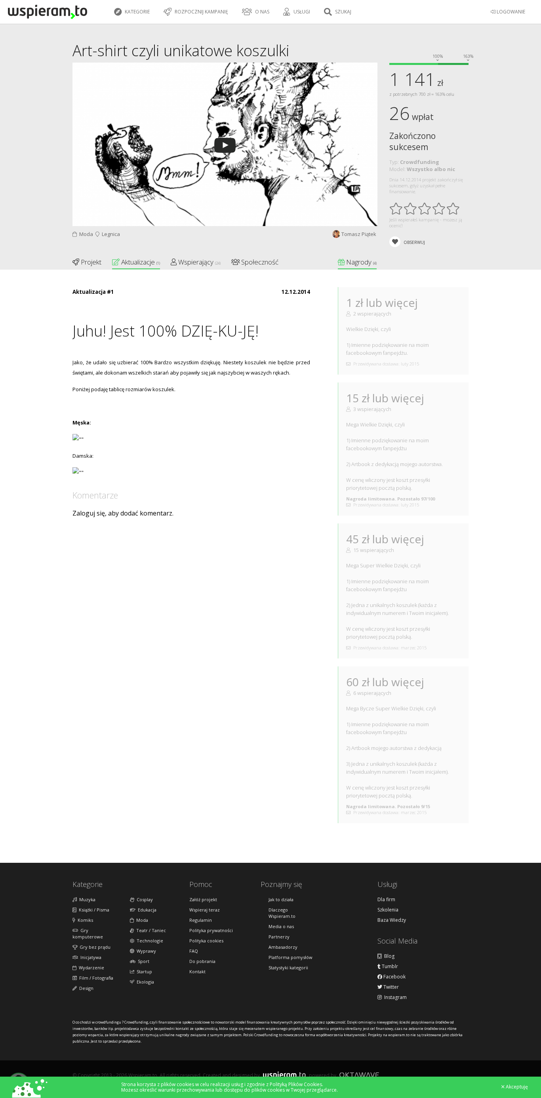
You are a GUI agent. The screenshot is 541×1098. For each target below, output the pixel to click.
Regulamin (200, 920)
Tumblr (389, 966)
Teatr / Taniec (150, 930)
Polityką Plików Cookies (296, 1084)
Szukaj (342, 11)
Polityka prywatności (211, 930)
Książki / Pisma (92, 910)
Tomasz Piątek (358, 234)
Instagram (394, 997)
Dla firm (386, 899)
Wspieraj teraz (204, 910)
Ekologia (144, 982)
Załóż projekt (203, 899)
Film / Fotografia (95, 978)
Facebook (394, 977)
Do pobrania (202, 961)
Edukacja (145, 910)
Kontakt (197, 971)
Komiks (84, 920)
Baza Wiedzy (391, 920)
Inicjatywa (89, 957)
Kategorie (137, 11)
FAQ (193, 951)
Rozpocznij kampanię (200, 11)
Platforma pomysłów (290, 957)
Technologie (148, 941)
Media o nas (281, 926)
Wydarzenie (90, 968)
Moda (85, 234)
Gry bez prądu (93, 947)
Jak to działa (281, 899)
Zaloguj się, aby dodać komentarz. (122, 513)
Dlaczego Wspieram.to (282, 913)
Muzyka (86, 899)
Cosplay (143, 899)
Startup (143, 971)
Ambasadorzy (283, 947)
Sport (142, 961)
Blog (388, 956)
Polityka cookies (206, 941)
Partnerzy (279, 937)
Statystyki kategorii (288, 968)
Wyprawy (145, 951)
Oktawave (359, 1074)
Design (85, 988)
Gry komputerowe (87, 933)
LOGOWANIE (510, 11)
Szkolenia (387, 910)
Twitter (390, 987)
